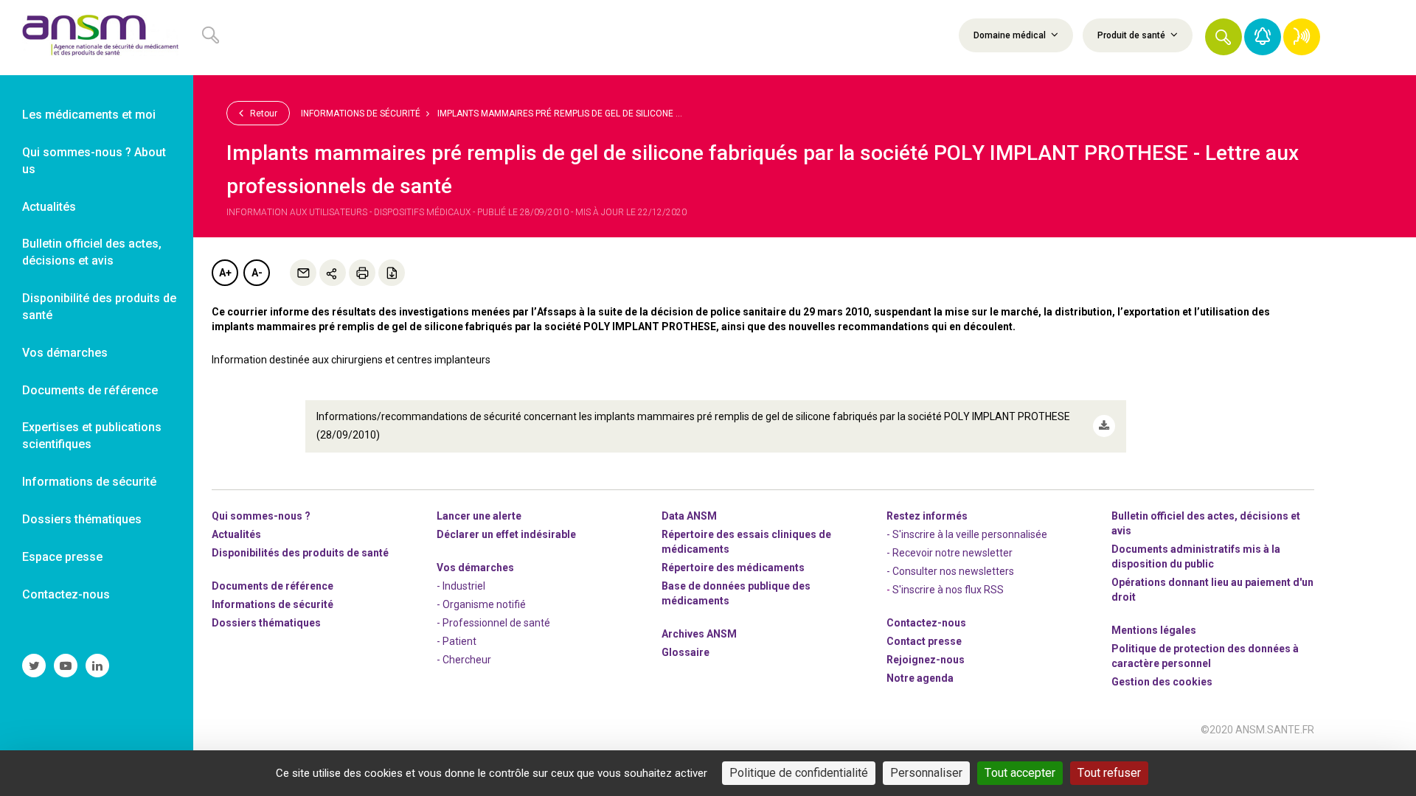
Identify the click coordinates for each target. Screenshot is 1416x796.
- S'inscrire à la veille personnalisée (966, 534)
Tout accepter (1020, 773)
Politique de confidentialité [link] (798, 773)
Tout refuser (1109, 773)
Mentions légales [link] (1153, 630)
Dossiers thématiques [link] (82, 519)
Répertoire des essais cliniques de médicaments (746, 541)
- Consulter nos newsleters (950, 571)
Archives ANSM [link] (699, 634)
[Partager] (332, 272)
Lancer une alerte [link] (479, 516)
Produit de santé (1132, 35)
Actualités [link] (49, 207)
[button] (1223, 36)
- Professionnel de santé (493, 623)
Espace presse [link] (62, 557)
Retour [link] (262, 113)
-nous (925, 660)
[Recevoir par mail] (303, 272)
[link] (96, 37)
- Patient (456, 641)
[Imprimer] (362, 272)
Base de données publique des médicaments (736, 593)
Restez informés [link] (927, 516)
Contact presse (924, 641)
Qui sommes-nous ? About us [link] (94, 160)
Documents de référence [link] (90, 390)
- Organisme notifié (481, 604)
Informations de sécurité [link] (89, 482)
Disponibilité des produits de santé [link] (99, 306)
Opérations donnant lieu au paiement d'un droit (1212, 589)
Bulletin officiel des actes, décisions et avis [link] (92, 252)
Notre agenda (920, 678)
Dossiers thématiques (266, 623)
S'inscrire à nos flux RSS (948, 590)
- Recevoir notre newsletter (949, 553)
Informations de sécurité (360, 113)
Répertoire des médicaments (733, 567)
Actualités (236, 534)
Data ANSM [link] (689, 516)
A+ (225, 273)
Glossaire (685, 652)
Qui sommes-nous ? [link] (261, 516)
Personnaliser (926, 773)
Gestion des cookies (1161, 682)
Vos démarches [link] (65, 353)
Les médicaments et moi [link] (89, 115)
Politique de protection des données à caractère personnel (1205, 656)
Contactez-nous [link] (66, 594)
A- (257, 273)
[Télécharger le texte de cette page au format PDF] (391, 272)
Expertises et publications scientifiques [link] (92, 435)
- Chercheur (464, 660)
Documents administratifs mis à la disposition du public (1195, 556)
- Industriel (461, 586)
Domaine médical (1011, 35)
